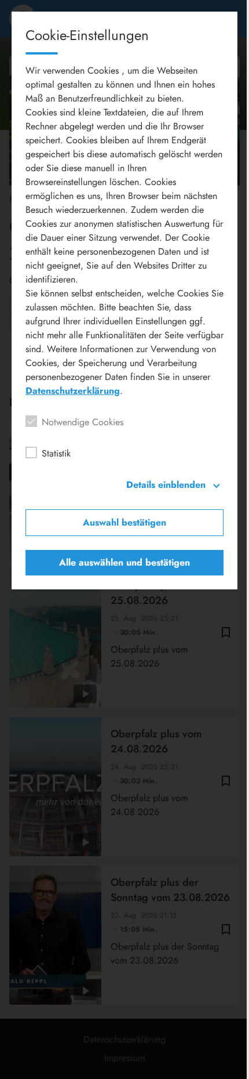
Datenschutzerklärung (72, 390)
